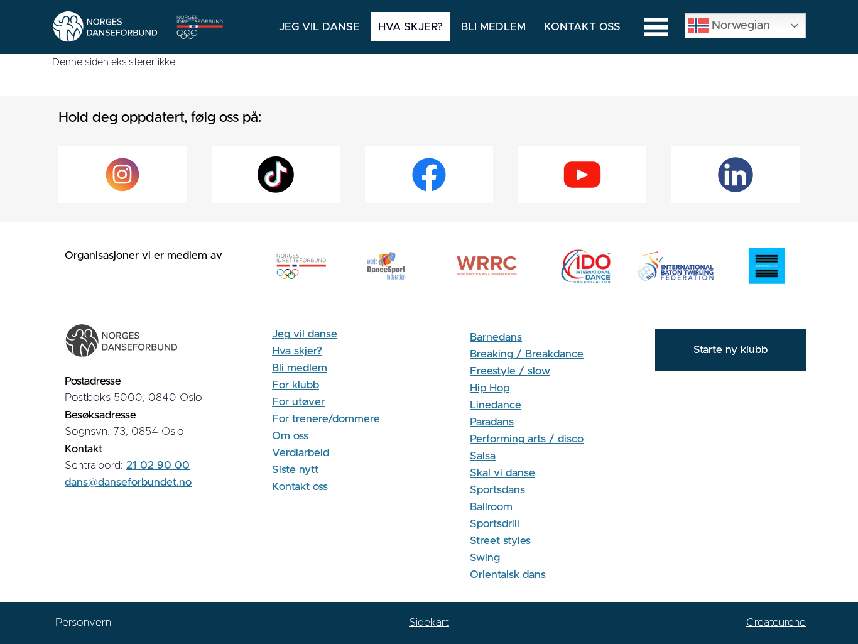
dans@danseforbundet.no (128, 482)
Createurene (776, 622)
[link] (122, 174)
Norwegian (739, 25)
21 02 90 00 (158, 465)
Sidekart (429, 622)
